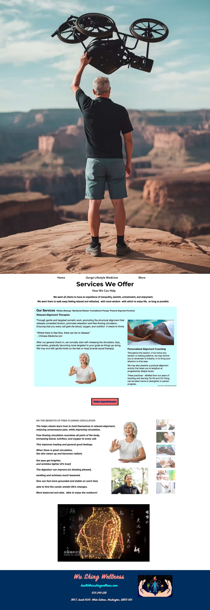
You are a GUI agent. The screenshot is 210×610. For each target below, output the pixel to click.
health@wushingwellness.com (99, 585)
